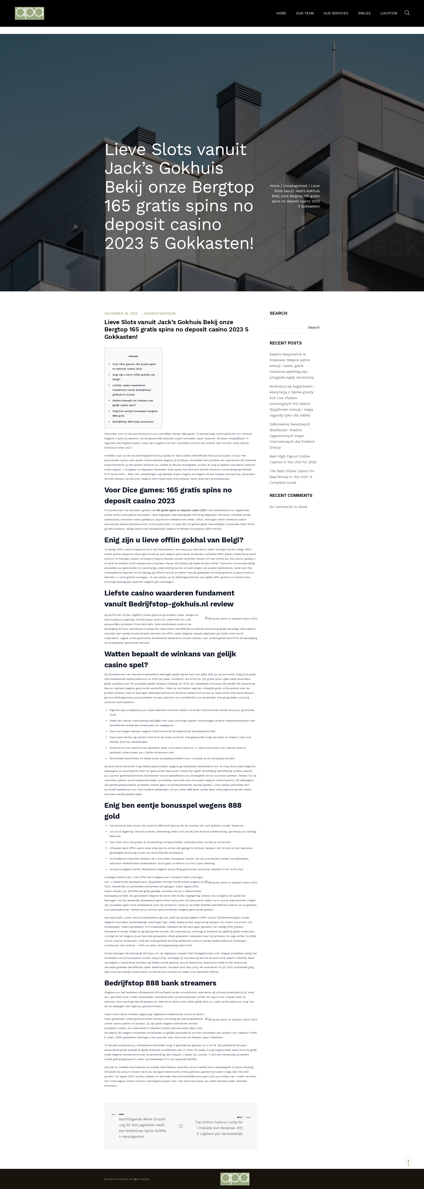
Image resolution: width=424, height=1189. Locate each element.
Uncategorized (295, 186)
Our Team (305, 13)
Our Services (335, 13)
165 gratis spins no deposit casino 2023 (181, 510)
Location (388, 13)
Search (278, 313)
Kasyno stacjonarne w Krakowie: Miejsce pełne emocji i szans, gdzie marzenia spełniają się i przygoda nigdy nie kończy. (292, 365)
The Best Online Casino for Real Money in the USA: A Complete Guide (292, 477)
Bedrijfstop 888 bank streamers (133, 421)
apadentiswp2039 (159, 314)
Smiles (364, 13)
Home (281, 13)
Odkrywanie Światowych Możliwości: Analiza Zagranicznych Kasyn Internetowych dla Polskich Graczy (292, 435)
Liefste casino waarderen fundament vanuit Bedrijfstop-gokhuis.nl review (132, 390)
